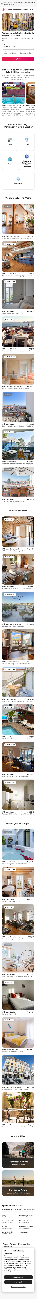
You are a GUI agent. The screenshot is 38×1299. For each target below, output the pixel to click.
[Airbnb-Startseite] (3, 10)
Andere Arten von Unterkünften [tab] (11, 1209)
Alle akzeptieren (18, 1277)
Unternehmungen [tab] (29, 1209)
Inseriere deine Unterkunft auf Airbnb (20, 10)
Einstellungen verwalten (18, 1287)
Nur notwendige (18, 1282)
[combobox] (18, 46)
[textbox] (10, 53)
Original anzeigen (9, 4)
